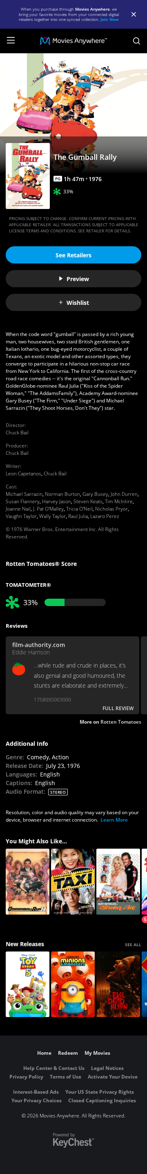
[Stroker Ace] (118, 882)
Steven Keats (88, 501)
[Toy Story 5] (27, 984)
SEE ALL (133, 944)
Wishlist (78, 303)
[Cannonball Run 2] (27, 882)
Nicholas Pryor (111, 508)
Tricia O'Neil (79, 508)
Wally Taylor (52, 516)
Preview (78, 279)
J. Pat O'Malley (48, 508)
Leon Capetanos (23, 473)
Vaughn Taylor (21, 516)
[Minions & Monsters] (73, 984)
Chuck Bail (17, 432)
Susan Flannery (23, 501)
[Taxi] (73, 882)
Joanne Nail (18, 508)
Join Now (109, 19)
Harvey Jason (56, 501)
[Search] (136, 41)
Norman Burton (62, 493)
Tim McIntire (119, 501)
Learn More (114, 819)
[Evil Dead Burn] (118, 984)
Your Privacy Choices (36, 1100)
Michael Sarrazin (24, 493)
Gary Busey (95, 493)
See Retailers (73, 255)
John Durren (124, 493)
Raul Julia (78, 516)
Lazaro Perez (104, 516)
